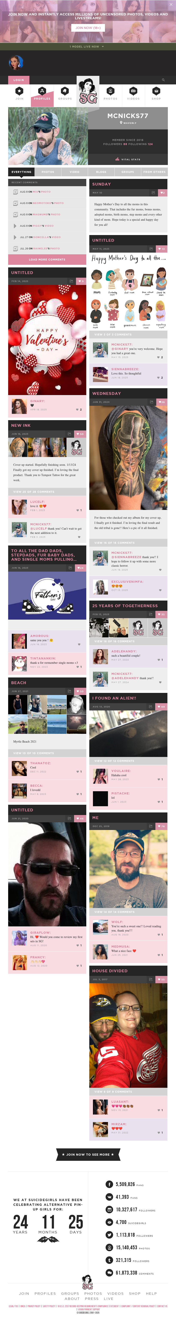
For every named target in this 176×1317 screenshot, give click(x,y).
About (72, 1299)
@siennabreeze (126, 557)
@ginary (119, 349)
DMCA (22, 1306)
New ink (21, 425)
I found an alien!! (114, 698)
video (49, 226)
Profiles (42, 98)
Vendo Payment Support (89, 1309)
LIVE (109, 1299)
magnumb (40, 214)
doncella (41, 237)
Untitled (103, 240)
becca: (36, 785)
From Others (154, 172)
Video (74, 172)
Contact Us (162, 1306)
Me (95, 817)
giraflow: (40, 932)
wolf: (117, 922)
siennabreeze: (125, 369)
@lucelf (38, 528)
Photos (111, 98)
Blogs (101, 172)
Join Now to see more (88, 1154)
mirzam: (119, 1124)
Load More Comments (47, 259)
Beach (18, 682)
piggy (37, 226)
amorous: (39, 636)
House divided (110, 971)
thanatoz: (40, 763)
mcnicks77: (122, 344)
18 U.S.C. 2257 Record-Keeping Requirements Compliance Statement (88, 1306)
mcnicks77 (128, 115)
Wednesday (106, 393)
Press (92, 1299)
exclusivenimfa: (127, 581)
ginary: (37, 401)
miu (35, 191)
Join (19, 98)
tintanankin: (43, 658)
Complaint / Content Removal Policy (138, 1306)
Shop (156, 98)
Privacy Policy (33, 1306)
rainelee (40, 248)
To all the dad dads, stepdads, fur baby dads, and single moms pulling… (44, 554)
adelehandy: (124, 651)
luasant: (120, 1101)
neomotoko (42, 203)
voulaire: (121, 771)
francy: (38, 957)
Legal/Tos (13, 1306)
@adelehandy (125, 678)
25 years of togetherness (125, 606)
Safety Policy (49, 1306)
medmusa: (120, 946)
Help (151, 1293)
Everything (21, 172)
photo (46, 191)
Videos (133, 98)
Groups (65, 98)
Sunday (101, 184)
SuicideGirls (88, 79)
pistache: (120, 793)
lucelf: (37, 501)
